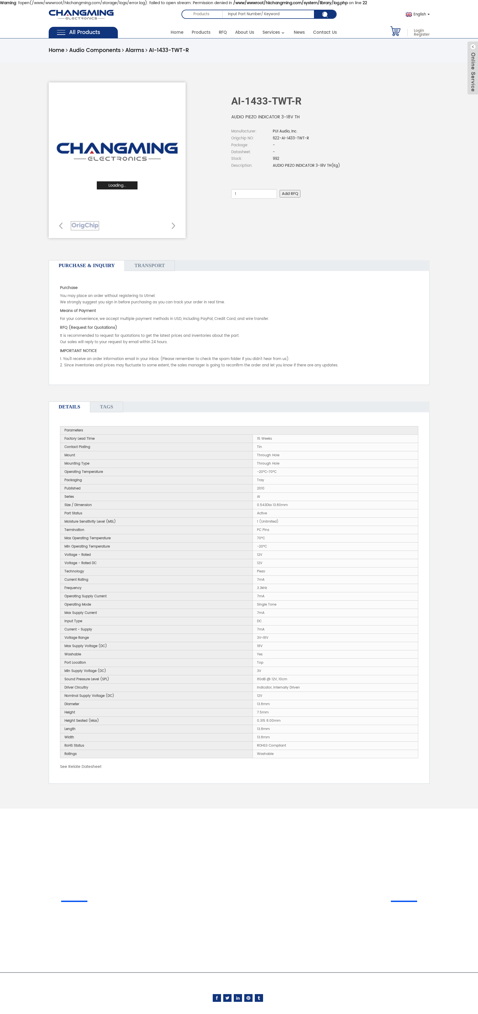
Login (419, 31)
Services (271, 32)
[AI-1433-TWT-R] (85, 225)
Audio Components (95, 50)
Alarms (134, 50)
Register (422, 35)
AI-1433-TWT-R (169, 50)
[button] (171, 225)
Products (201, 32)
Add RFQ (290, 194)
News (299, 32)
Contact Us (325, 32)
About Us (244, 32)
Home (177, 32)
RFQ (223, 32)
